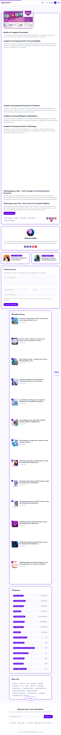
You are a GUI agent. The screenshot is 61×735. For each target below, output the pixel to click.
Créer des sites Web (28, 688)
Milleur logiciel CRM (32, 690)
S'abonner (48, 716)
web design (40, 685)
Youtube (39, 723)
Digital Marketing (18, 606)
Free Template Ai (17, 255)
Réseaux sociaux (16, 688)
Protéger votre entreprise (18, 690)
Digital (16, 218)
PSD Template (31, 218)
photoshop (40, 683)
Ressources (17, 632)
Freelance (14, 683)
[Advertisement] (30, 59)
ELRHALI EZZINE (30, 732)
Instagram (30, 723)
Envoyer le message (11, 304)
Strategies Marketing (19, 600)
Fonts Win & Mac (18, 663)
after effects (15, 685)
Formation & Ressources (20, 637)
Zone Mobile (47, 723)
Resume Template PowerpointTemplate (24, 648)
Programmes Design (9, 220)
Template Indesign (18, 642)
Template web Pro (19, 658)
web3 (26, 685)
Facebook (13, 723)
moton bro (32, 685)
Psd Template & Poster (20, 668)
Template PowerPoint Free (20, 653)
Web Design (23, 218)
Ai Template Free (18, 627)
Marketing (33, 683)
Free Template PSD (32, 693)
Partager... (30, 698)
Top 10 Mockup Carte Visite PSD (20, 695)
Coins (22, 685)
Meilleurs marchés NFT (40, 688)
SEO (28, 683)
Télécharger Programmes (18, 693)
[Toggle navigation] (59, 2)
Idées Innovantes (18, 595)
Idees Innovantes (8, 218)
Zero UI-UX (22, 683)
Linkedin (22, 723)
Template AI (42, 693)
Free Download (9, 213)
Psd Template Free (19, 621)
